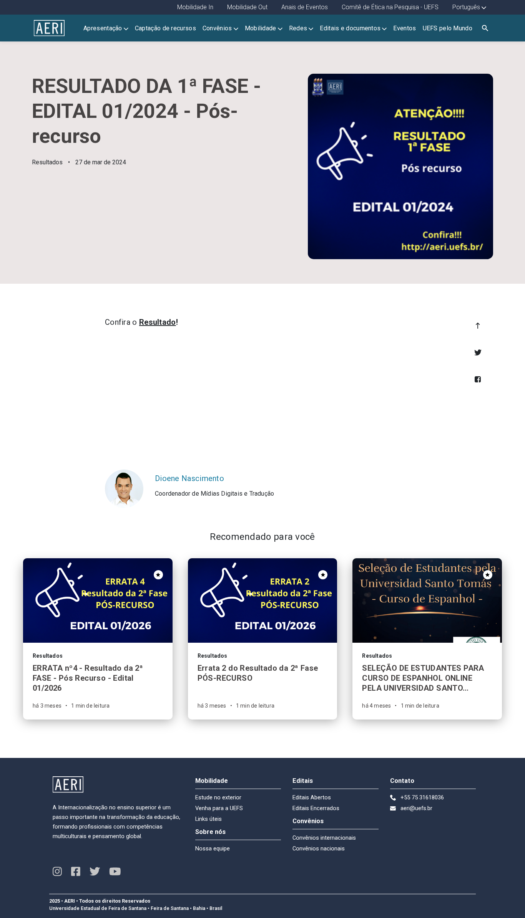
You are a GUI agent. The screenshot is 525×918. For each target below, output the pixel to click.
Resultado (157, 322)
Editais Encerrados (315, 808)
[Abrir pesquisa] (485, 28)
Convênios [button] (217, 28)
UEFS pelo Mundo (448, 28)
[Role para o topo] (477, 325)
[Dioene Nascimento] (124, 489)
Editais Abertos (311, 797)
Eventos (404, 28)
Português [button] (466, 7)
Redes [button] (298, 28)
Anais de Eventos (304, 7)
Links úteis (208, 818)
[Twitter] (477, 352)
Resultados (47, 162)
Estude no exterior (218, 797)
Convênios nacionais (318, 848)
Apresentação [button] (102, 28)
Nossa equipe (212, 848)
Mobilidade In (195, 7)
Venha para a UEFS (219, 808)
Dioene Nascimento (189, 478)
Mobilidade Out (247, 7)
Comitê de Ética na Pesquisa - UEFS (390, 7)
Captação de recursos (165, 28)
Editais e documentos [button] (350, 28)
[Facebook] (477, 379)
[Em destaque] (158, 574)
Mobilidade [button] (260, 28)
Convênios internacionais (324, 837)
